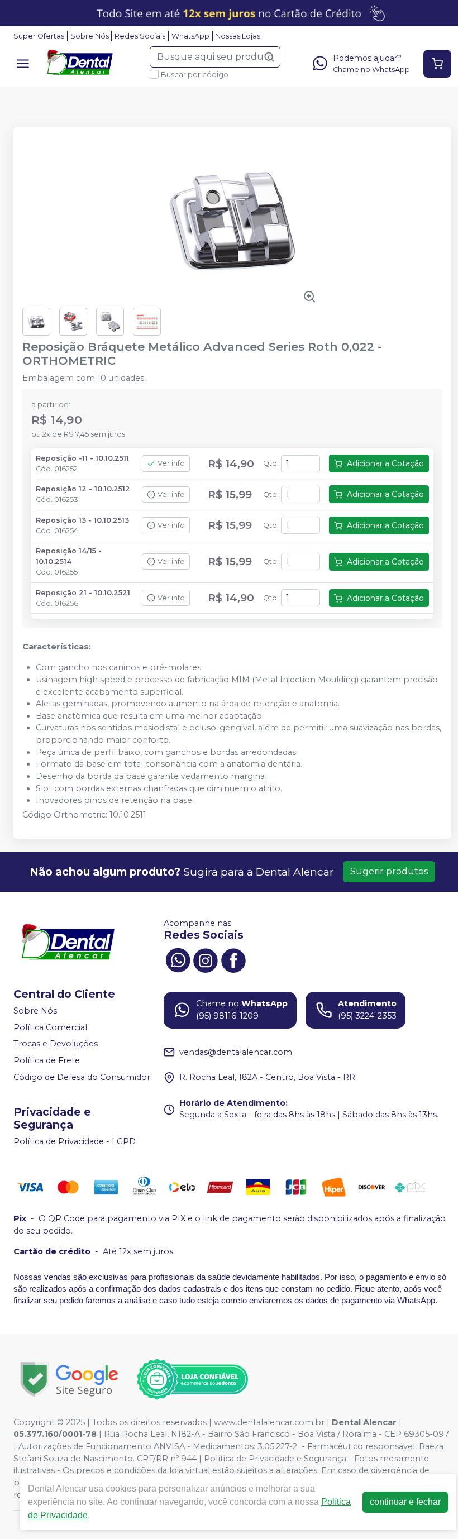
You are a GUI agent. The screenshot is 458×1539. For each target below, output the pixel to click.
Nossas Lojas (237, 36)
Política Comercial (50, 1027)
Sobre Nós (89, 36)
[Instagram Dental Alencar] (206, 959)
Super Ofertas (38, 36)
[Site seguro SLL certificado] (69, 1379)
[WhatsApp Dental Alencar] (178, 959)
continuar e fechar (405, 1502)
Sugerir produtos (389, 871)
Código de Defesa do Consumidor (81, 1077)
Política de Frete (46, 1060)
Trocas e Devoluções (55, 1044)
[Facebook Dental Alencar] (233, 959)
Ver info (171, 463)
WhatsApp (190, 36)
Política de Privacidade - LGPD (74, 1141)
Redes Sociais (140, 36)
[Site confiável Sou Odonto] (192, 1379)
